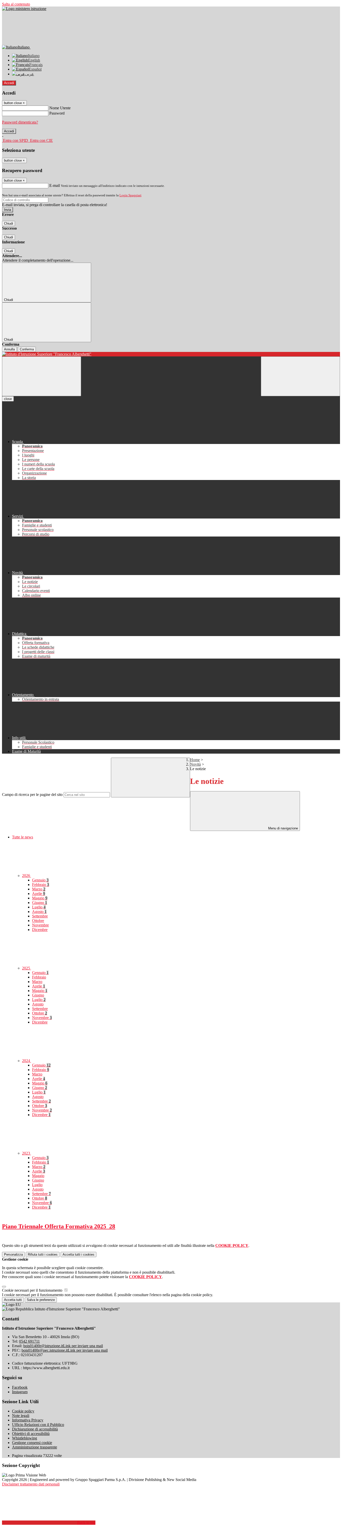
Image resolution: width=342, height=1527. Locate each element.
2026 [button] (26, 875)
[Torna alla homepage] (171, 354)
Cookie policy (23, 1411)
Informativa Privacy (27, 1420)
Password (57, 113)
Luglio (39, 907)
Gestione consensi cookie (32, 1442)
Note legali (20, 1415)
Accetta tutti (78, 1254)
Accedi (9, 83)
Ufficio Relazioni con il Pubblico (38, 1424)
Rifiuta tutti (43, 1254)
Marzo (38, 889)
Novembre (40, 925)
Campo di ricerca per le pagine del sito (32, 794)
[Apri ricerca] (300, 376)
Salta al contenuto (16, 4)
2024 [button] (26, 1061)
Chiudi (8, 223)
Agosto (39, 911)
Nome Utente (60, 108)
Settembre (40, 916)
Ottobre (38, 920)
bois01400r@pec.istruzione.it (65, 1350)
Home (195, 760)
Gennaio (40, 880)
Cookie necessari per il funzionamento (32, 1290)
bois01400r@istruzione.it (63, 1346)
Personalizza (13, 1254)
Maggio (39, 898)
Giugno (39, 902)
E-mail (54, 185)
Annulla (9, 349)
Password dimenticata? (20, 122)
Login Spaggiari (130, 195)
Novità (195, 764)
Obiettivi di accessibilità (31, 1433)
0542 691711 (29, 1341)
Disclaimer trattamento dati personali (31, 1484)
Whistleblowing (24, 1438)
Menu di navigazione (282, 828)
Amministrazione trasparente (34, 1447)
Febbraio (40, 884)
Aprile (38, 893)
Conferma (27, 349)
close (8, 399)
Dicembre (40, 929)
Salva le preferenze (41, 1300)
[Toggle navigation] (41, 376)
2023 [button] (26, 1153)
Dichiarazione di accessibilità (35, 1429)
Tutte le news (22, 837)
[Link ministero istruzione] (24, 9)
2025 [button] (26, 968)
